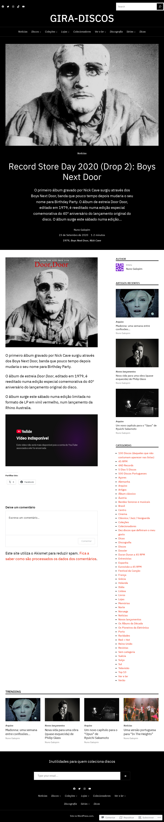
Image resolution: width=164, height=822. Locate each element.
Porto (121, 631)
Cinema (122, 514)
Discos (122, 546)
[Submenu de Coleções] (56, 31)
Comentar (86, 541)
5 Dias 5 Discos (127, 469)
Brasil (121, 505)
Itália (121, 587)
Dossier (122, 550)
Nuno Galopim (82, 229)
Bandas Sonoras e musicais (134, 501)
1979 (66, 240)
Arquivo (120, 321)
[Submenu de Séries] (134, 31)
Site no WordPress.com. (82, 815)
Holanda (123, 582)
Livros (121, 595)
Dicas (121, 538)
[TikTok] (18, 6)
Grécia (122, 578)
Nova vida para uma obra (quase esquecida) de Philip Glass (134, 377)
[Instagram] (13, 6)
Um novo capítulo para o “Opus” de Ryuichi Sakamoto (136, 427)
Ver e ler (123, 676)
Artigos (122, 489)
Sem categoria (126, 651)
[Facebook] (3, 6)
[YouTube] (23, 6)
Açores (122, 477)
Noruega (123, 611)
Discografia (124, 542)
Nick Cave (95, 240)
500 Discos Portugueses (132, 473)
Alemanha (124, 481)
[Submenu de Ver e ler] (105, 31)
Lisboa (122, 591)
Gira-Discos (82, 18)
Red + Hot (124, 639)
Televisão (123, 668)
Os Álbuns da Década (130, 623)
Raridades (124, 635)
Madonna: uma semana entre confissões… (133, 327)
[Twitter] (8, 6)
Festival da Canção (129, 570)
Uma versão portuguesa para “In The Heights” (140, 732)
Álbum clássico (127, 493)
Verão (121, 680)
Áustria (122, 497)
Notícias (82, 153)
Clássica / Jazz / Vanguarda (134, 518)
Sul (120, 664)
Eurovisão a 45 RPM (130, 566)
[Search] (160, 6)
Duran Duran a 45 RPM (131, 554)
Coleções (123, 522)
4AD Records (125, 465)
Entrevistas (124, 558)
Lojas (121, 599)
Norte (121, 607)
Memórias (124, 603)
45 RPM (122, 461)
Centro (122, 510)
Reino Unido (125, 643)
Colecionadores (127, 526)
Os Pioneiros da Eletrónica (133, 627)
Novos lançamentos (126, 371)
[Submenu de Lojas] (68, 31)
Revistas (123, 647)
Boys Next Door (79, 240)
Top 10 (122, 672)
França (122, 574)
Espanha (123, 562)
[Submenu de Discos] (40, 31)
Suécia (122, 656)
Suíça (121, 660)
